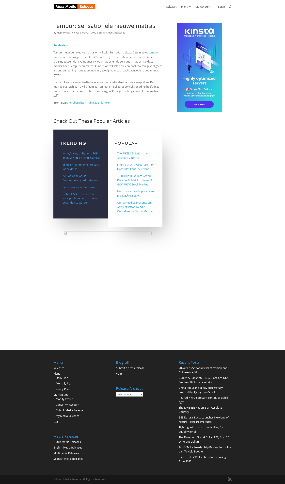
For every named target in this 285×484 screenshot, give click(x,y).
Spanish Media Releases (68, 459)
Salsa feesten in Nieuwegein (80, 187)
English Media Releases (112, 32)
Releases (171, 6)
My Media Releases (67, 416)
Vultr (119, 373)
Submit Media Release (69, 410)
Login (221, 6)
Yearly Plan (63, 389)
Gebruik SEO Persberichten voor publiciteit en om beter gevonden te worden (80, 198)
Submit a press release (130, 368)
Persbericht (60, 45)
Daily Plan (62, 378)
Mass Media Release (68, 32)
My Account (202, 6)
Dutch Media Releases (67, 442)
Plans (184, 6)
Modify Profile (64, 399)
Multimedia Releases (66, 453)
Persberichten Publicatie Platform (89, 102)
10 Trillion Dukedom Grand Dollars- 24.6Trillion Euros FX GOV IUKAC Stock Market (135, 180)
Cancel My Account (67, 404)
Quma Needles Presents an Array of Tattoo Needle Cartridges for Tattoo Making (135, 207)
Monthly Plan (64, 383)
